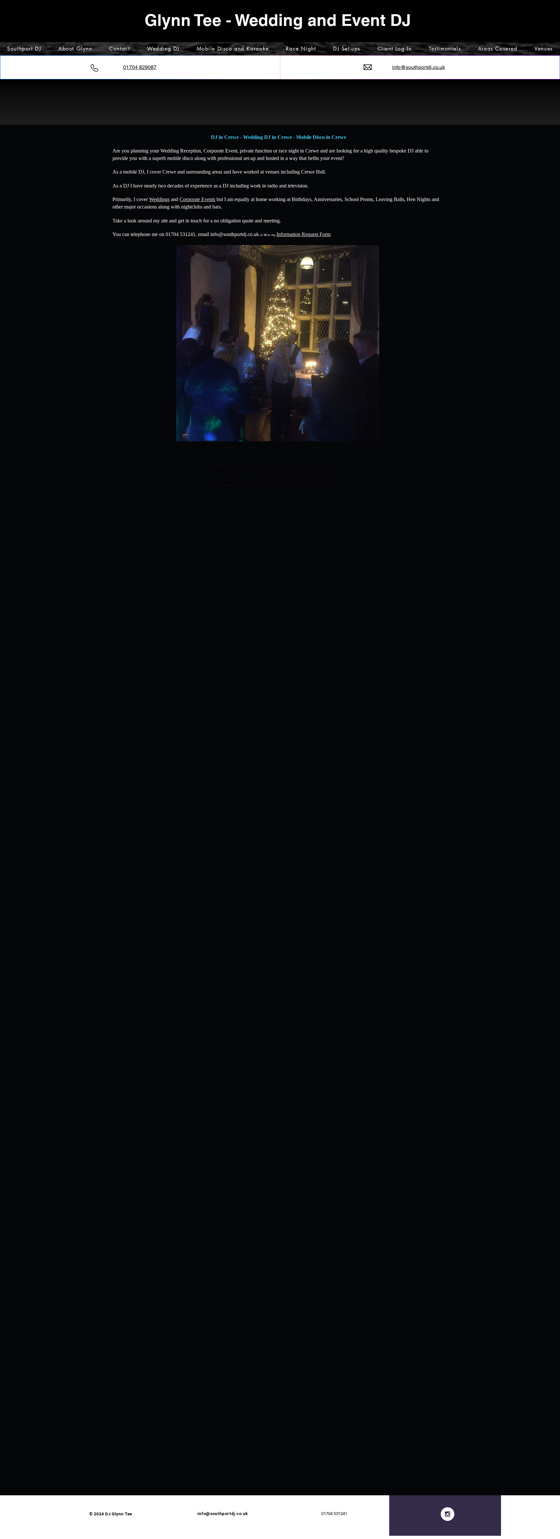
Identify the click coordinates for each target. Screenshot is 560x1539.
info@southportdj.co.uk (234, 234)
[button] (277, 343)
